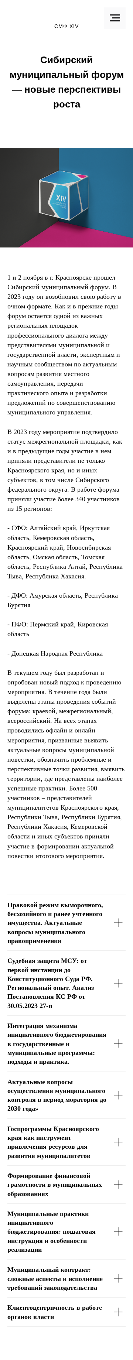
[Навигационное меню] (115, 18)
